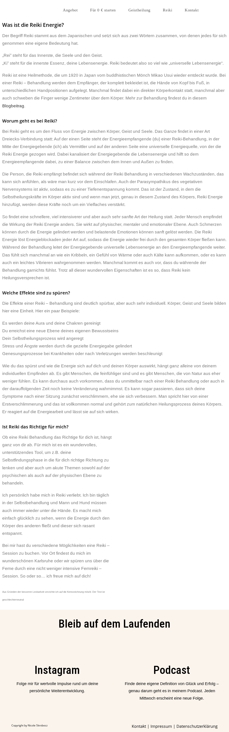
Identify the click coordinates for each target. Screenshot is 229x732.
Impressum (161, 726)
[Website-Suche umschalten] (213, 10)
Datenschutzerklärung (197, 726)
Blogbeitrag (13, 106)
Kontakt (139, 726)
